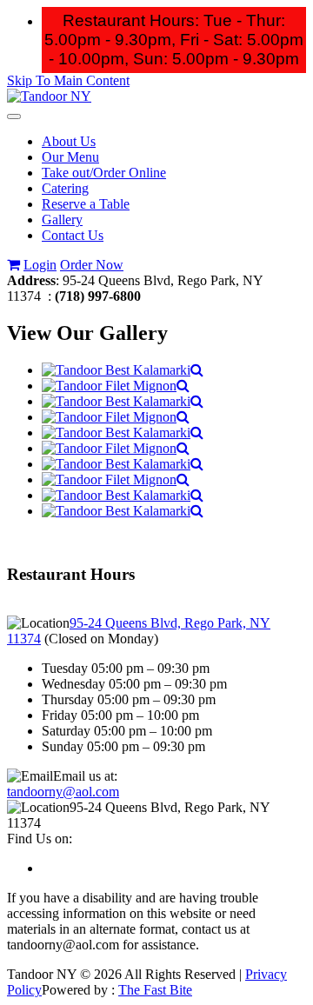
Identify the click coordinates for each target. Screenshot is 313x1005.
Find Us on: (39, 838)
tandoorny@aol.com (63, 791)
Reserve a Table (86, 203)
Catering (65, 188)
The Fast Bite (155, 989)
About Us (69, 141)
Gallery (62, 219)
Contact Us (72, 235)
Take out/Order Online (104, 172)
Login (40, 264)
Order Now (91, 264)
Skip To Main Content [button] (68, 80)
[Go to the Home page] (49, 96)
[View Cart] (13, 264)
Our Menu (70, 157)
